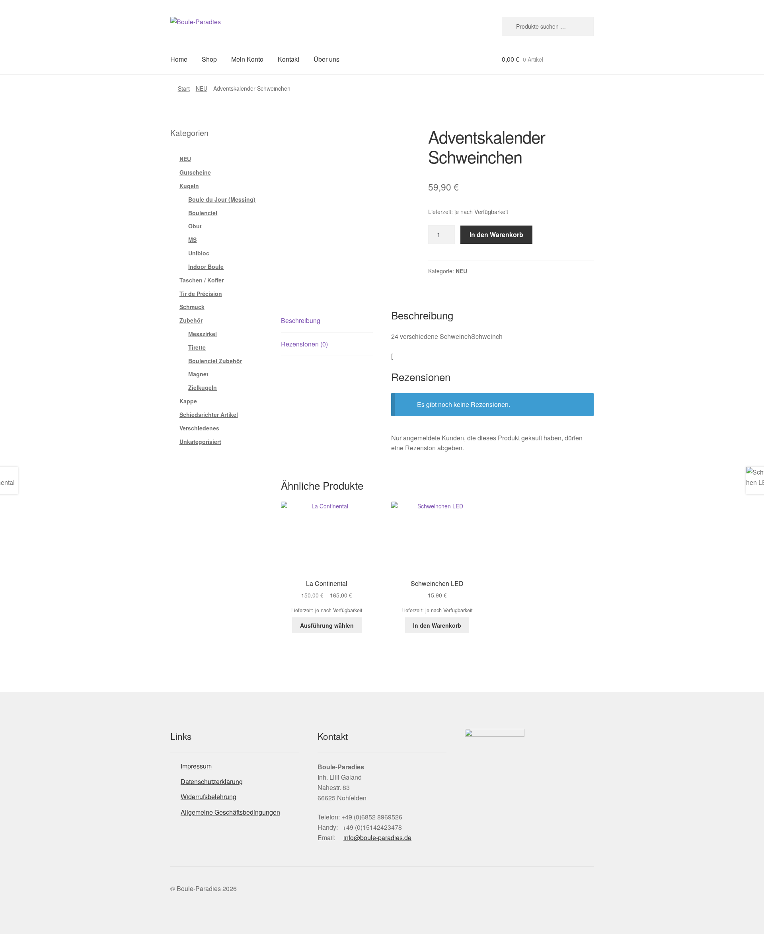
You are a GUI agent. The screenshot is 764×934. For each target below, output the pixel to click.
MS (192, 239)
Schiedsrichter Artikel (208, 414)
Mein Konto (247, 59)
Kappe (188, 401)
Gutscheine (195, 172)
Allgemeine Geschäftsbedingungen (230, 812)
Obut (195, 226)
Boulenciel (202, 213)
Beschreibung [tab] (300, 320)
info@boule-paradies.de (377, 837)
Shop (209, 59)
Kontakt (288, 59)
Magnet (198, 374)
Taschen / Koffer (201, 280)
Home (178, 59)
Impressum (196, 766)
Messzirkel (202, 334)
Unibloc (198, 253)
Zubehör (191, 320)
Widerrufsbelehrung (208, 796)
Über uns (326, 59)
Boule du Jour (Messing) (221, 199)
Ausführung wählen (327, 625)
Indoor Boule (206, 266)
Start (184, 88)
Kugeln (189, 186)
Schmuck (192, 307)
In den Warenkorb (496, 234)
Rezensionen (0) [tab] (304, 343)
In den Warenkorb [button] (437, 625)
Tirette (197, 347)
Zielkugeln (202, 387)
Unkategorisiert (200, 442)
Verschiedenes (199, 428)
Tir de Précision (200, 294)
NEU (201, 88)
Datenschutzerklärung (212, 781)
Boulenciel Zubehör (215, 361)
